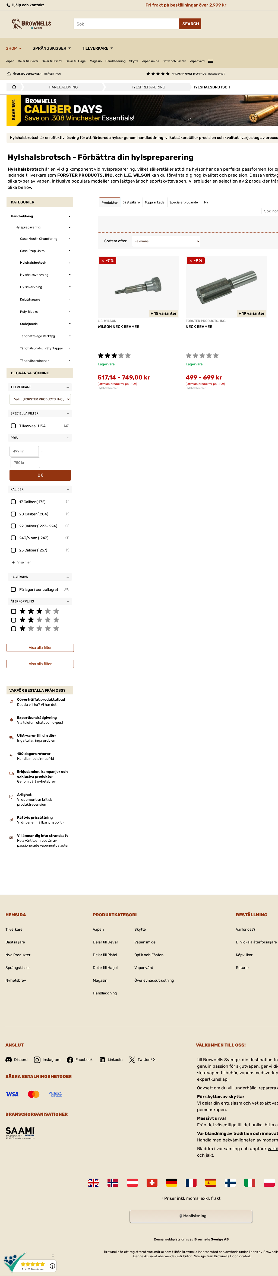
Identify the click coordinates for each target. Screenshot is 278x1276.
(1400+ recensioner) (198, 73)
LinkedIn (115, 1059)
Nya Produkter (17, 955)
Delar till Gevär (28, 61)
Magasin (96, 61)
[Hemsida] (12, 87)
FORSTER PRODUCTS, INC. (85, 175)
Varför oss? (245, 929)
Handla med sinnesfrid (35, 759)
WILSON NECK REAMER (118, 326)
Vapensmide (150, 61)
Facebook (84, 1059)
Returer (242, 967)
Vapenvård (197, 61)
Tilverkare (14, 929)
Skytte (133, 61)
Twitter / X (147, 1059)
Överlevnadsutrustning (154, 980)
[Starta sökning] (190, 23)
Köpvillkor (244, 955)
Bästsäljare (15, 942)
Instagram (51, 1059)
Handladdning (115, 61)
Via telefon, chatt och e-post (40, 722)
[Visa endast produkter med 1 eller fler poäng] (40, 628)
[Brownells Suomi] (230, 1183)
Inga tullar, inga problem (36, 740)
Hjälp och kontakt (27, 5)
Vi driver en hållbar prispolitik (40, 822)
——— (211, 60)
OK (40, 475)
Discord (20, 1059)
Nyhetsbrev (15, 980)
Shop (11, 48)
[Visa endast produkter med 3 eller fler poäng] (40, 611)
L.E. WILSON (137, 175)
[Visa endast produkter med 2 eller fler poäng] (40, 620)
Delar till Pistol (52, 61)
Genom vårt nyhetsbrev (36, 781)
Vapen (10, 61)
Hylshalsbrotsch (108, 388)
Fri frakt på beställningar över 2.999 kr (186, 5)
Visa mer (24, 562)
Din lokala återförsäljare (256, 942)
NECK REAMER (199, 326)
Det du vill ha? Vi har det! (37, 705)
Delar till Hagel (76, 61)
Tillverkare (95, 48)
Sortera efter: (116, 241)
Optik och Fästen (174, 61)
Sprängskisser (49, 48)
